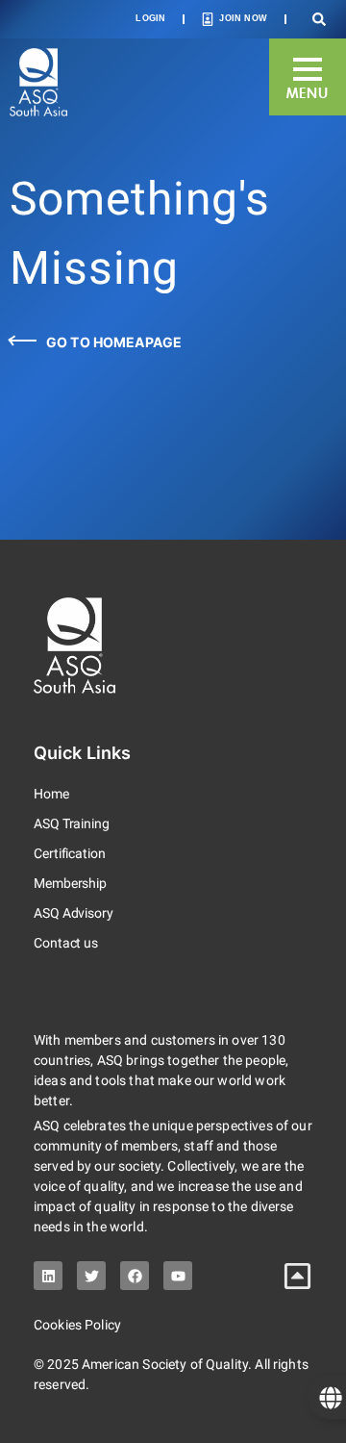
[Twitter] (91, 1275)
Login (150, 18)
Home (51, 793)
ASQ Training (72, 823)
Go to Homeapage (114, 342)
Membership (70, 883)
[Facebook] (134, 1275)
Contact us (66, 942)
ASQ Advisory (73, 913)
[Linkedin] (48, 1275)
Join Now (243, 18)
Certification (70, 853)
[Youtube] (177, 1275)
